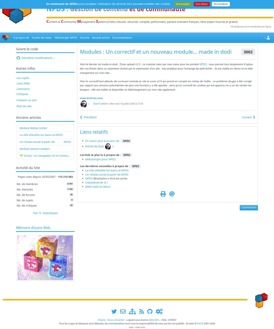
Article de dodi (94, 146)
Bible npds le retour (98, 186)
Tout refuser (202, 4)
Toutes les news (42, 37)
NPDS (67, 142)
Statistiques (50, 213)
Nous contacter (115, 320)
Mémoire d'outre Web (33, 228)
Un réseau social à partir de (37, 142)
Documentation (122, 37)
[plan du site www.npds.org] (133, 311)
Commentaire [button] (248, 207)
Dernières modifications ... (38, 58)
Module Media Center (33, 128)
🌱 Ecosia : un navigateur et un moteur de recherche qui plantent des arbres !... (45, 155)
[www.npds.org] (260, 299)
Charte (101, 320)
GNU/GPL (154, 320)
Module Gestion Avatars (35, 148)
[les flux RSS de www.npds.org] (143, 311)
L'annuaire (23, 89)
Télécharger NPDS (65, 37)
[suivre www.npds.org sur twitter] (115, 311)
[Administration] (159, 311)
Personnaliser (221, 4)
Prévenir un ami (27, 100)
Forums (84, 37)
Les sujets (23, 78)
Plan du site (24, 106)
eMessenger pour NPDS (100, 159)
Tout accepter (183, 4)
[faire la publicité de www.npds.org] (124, 311)
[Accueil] (6, 38)
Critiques (22, 94)
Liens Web (23, 83)
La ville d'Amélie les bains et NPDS (41, 135)
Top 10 (37, 213)
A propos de (21, 37)
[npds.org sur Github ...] (151, 311)
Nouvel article (101, 37)
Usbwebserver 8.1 (96, 182)
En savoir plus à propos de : (103, 141)
